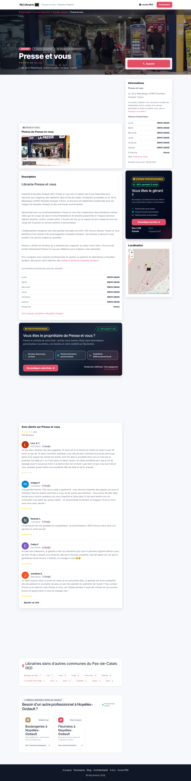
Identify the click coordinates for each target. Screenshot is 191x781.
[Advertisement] (70, 99)
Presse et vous (140, 156)
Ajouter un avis (31, 602)
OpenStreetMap (154, 293)
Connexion (164, 4)
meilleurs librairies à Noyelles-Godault (79, 260)
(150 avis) (38, 63)
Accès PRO (123, 770)
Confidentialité (100, 770)
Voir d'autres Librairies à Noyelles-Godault (42, 313)
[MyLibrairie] (29, 4)
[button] (149, 269)
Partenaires (79, 770)
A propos (67, 770)
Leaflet (143, 293)
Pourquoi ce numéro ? (137, 111)
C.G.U (113, 770)
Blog (89, 770)
